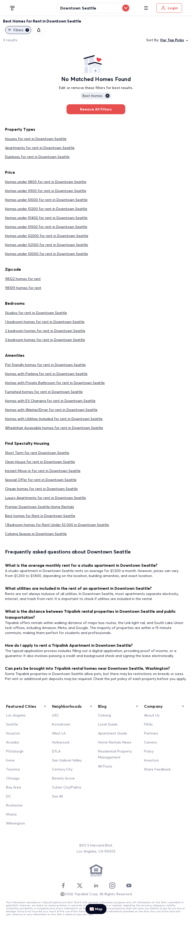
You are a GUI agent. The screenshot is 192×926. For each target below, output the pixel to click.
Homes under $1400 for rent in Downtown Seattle (46, 218)
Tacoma (13, 769)
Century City (62, 769)
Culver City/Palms (66, 787)
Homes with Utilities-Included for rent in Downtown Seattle (53, 418)
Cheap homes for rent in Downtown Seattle (41, 488)
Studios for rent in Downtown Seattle (36, 312)
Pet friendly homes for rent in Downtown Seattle (45, 364)
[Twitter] (80, 885)
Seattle (12, 724)
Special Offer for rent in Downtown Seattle (40, 480)
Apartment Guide (112, 733)
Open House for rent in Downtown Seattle (40, 462)
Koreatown (61, 724)
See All (57, 796)
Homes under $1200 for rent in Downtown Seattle (46, 208)
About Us (152, 715)
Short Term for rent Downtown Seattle (37, 452)
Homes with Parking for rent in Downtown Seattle (46, 374)
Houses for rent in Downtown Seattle (35, 138)
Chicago (13, 778)
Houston (13, 733)
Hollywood (60, 742)
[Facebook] (63, 885)
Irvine (10, 760)
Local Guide (108, 724)
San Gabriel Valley (67, 760)
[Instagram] (112, 885)
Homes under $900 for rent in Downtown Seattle (45, 190)
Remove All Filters (96, 109)
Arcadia (12, 742)
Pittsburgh (15, 751)
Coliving (104, 715)
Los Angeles (16, 715)
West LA (59, 733)
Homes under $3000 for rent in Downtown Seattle (46, 254)
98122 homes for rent (23, 278)
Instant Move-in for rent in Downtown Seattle (42, 470)
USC (55, 715)
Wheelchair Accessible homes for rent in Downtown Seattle (54, 428)
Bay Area (13, 787)
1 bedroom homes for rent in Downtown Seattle (44, 322)
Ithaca (11, 814)
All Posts (105, 766)
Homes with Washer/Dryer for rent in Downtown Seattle (51, 410)
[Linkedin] (96, 885)
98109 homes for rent (23, 288)
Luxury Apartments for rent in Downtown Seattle (45, 498)
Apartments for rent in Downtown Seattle (39, 148)
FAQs (148, 724)
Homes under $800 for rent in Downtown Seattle (45, 182)
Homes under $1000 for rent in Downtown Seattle (46, 200)
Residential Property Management (115, 754)
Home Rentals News (114, 742)
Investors (151, 760)
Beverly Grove (63, 778)
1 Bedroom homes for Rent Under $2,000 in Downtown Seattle (57, 524)
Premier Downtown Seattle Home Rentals (39, 506)
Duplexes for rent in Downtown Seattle (37, 156)
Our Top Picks (172, 40)
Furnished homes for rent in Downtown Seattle (44, 392)
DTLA (56, 751)
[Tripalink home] (12, 8)
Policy (149, 751)
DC (8, 796)
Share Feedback (157, 769)
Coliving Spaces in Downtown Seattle (36, 534)
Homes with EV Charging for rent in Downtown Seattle (50, 400)
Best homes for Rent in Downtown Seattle (40, 516)
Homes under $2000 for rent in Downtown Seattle (46, 236)
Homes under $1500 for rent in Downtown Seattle (46, 226)
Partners (151, 733)
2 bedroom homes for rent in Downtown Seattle (45, 330)
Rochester (14, 805)
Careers (150, 742)
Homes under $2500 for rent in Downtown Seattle (46, 244)
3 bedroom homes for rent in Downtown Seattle (45, 340)
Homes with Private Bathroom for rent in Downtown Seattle (55, 382)
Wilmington (15, 823)
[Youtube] (129, 885)
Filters (21, 30)
